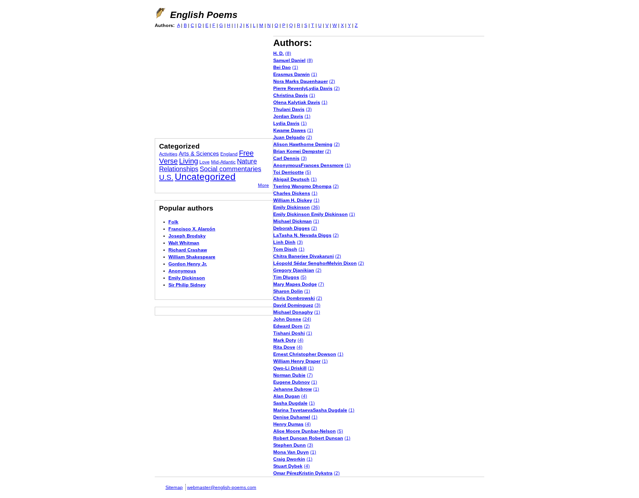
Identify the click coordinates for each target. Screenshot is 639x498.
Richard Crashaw (187, 249)
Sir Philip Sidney (187, 284)
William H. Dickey (292, 200)
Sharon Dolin (288, 291)
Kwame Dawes (289, 130)
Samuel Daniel (289, 60)
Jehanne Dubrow (292, 389)
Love (204, 162)
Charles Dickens (291, 193)
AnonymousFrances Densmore (308, 165)
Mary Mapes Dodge (295, 284)
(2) (332, 81)
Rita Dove (284, 347)
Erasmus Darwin (291, 74)
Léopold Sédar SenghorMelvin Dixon (315, 263)
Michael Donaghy (293, 312)
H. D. (278, 53)
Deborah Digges (291, 228)
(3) (309, 109)
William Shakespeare (191, 256)
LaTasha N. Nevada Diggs (302, 235)
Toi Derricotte (288, 172)
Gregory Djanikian (293, 270)
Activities (168, 154)
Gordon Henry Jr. (187, 263)
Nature (247, 161)
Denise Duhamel (291, 417)
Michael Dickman (292, 221)
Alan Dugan (286, 396)
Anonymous (182, 270)
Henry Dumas (288, 424)
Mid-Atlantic (223, 162)
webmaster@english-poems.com (221, 487)
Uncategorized (205, 177)
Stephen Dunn (289, 445)
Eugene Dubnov (291, 382)
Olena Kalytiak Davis (296, 102)
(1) (295, 67)
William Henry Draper (296, 361)
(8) (288, 53)
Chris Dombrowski (294, 298)
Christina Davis (290, 95)
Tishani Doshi (289, 333)
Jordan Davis (288, 116)
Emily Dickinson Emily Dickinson (310, 214)
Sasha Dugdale (290, 403)
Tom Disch (285, 249)
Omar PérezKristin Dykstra (302, 473)
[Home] (160, 13)
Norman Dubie (289, 375)
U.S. (166, 177)
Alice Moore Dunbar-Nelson (304, 431)
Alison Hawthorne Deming (302, 144)
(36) (315, 207)
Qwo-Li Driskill (290, 368)
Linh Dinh (284, 242)
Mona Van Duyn (291, 452)
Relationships (178, 169)
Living (188, 161)
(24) (307, 319)
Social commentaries (230, 169)
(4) (301, 340)
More (263, 185)
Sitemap (174, 487)
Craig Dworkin (289, 459)
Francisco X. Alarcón (191, 229)
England (229, 154)
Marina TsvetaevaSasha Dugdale (310, 410)
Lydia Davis (286, 123)
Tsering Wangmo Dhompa (302, 186)
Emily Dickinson (291, 207)
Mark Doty (284, 340)
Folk (173, 222)
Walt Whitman (183, 243)
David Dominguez (293, 305)
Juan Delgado (289, 137)
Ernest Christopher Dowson (304, 354)
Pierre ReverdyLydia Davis (302, 88)
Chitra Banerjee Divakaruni (303, 256)
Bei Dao (282, 67)
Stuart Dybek (288, 466)
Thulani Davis (289, 109)
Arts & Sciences (199, 154)
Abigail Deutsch (291, 179)
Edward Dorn (288, 326)
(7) (321, 284)
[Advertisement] (211, 82)
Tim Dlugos (286, 277)
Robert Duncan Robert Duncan (308, 438)
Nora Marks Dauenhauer (300, 81)
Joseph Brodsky (187, 236)
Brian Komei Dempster (298, 151)
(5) (308, 172)
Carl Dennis (286, 158)
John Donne (287, 319)
